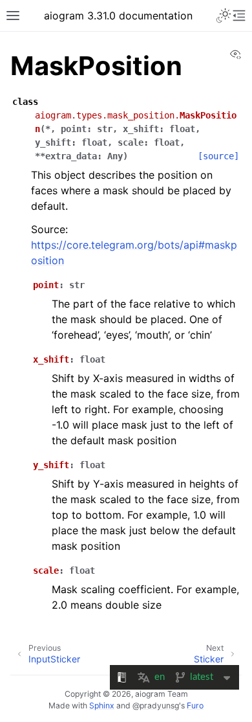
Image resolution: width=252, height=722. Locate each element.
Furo (195, 705)
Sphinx (101, 705)
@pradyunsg (155, 705)
